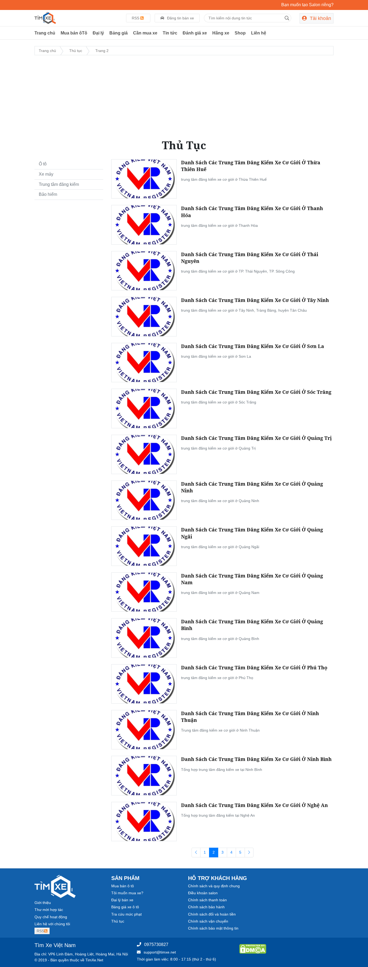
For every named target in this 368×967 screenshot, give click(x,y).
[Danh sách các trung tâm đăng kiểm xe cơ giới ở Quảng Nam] (144, 592)
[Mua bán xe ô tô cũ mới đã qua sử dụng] (45, 17)
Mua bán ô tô (122, 886)
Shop (240, 33)
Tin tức (170, 33)
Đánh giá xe (195, 33)
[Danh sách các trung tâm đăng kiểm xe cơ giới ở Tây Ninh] (144, 316)
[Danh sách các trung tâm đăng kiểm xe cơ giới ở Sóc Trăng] (144, 408)
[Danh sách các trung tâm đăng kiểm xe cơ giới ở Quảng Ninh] (144, 500)
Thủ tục (117, 921)
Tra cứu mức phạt (126, 914)
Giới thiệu (42, 902)
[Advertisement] (184, 97)
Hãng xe (220, 33)
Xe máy (46, 174)
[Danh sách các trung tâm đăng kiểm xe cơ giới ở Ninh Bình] (144, 775)
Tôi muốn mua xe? (127, 893)
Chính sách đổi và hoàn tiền (212, 914)
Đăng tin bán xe (180, 18)
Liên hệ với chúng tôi (52, 924)
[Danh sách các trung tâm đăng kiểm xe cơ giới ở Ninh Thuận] (144, 729)
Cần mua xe (145, 33)
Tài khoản (319, 18)
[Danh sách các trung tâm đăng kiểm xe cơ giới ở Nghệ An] (144, 821)
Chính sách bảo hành (206, 907)
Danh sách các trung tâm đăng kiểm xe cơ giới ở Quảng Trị (256, 438)
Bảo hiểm (48, 194)
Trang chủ (44, 33)
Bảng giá (118, 33)
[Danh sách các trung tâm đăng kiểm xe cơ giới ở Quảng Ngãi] (144, 546)
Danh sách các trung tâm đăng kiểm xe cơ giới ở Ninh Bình (256, 759)
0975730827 (156, 944)
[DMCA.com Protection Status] (252, 949)
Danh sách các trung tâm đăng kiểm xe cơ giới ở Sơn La (252, 346)
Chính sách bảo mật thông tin (213, 928)
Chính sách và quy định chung (214, 886)
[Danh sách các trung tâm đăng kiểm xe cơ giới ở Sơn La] (144, 362)
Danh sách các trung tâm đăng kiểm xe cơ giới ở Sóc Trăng (256, 392)
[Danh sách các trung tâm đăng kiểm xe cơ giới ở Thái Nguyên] (144, 270)
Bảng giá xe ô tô (125, 907)
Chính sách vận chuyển (208, 921)
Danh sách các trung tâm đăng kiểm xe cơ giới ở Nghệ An (254, 805)
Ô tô (43, 164)
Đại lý (98, 33)
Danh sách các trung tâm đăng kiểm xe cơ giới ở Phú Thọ (254, 667)
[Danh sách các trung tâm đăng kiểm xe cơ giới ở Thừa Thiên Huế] (144, 178)
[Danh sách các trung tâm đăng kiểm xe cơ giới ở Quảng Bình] (144, 637)
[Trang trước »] (249, 852)
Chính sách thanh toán (207, 900)
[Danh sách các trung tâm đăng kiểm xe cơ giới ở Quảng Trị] (144, 454)
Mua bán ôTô (74, 33)
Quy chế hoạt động (50, 917)
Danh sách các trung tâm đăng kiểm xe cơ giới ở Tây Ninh (255, 300)
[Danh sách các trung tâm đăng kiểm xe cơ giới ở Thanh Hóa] (144, 224)
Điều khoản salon (203, 893)
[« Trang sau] (196, 852)
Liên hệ (258, 33)
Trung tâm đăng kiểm (59, 184)
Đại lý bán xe (122, 900)
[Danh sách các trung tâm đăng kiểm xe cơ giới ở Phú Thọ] (144, 683)
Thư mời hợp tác (48, 909)
